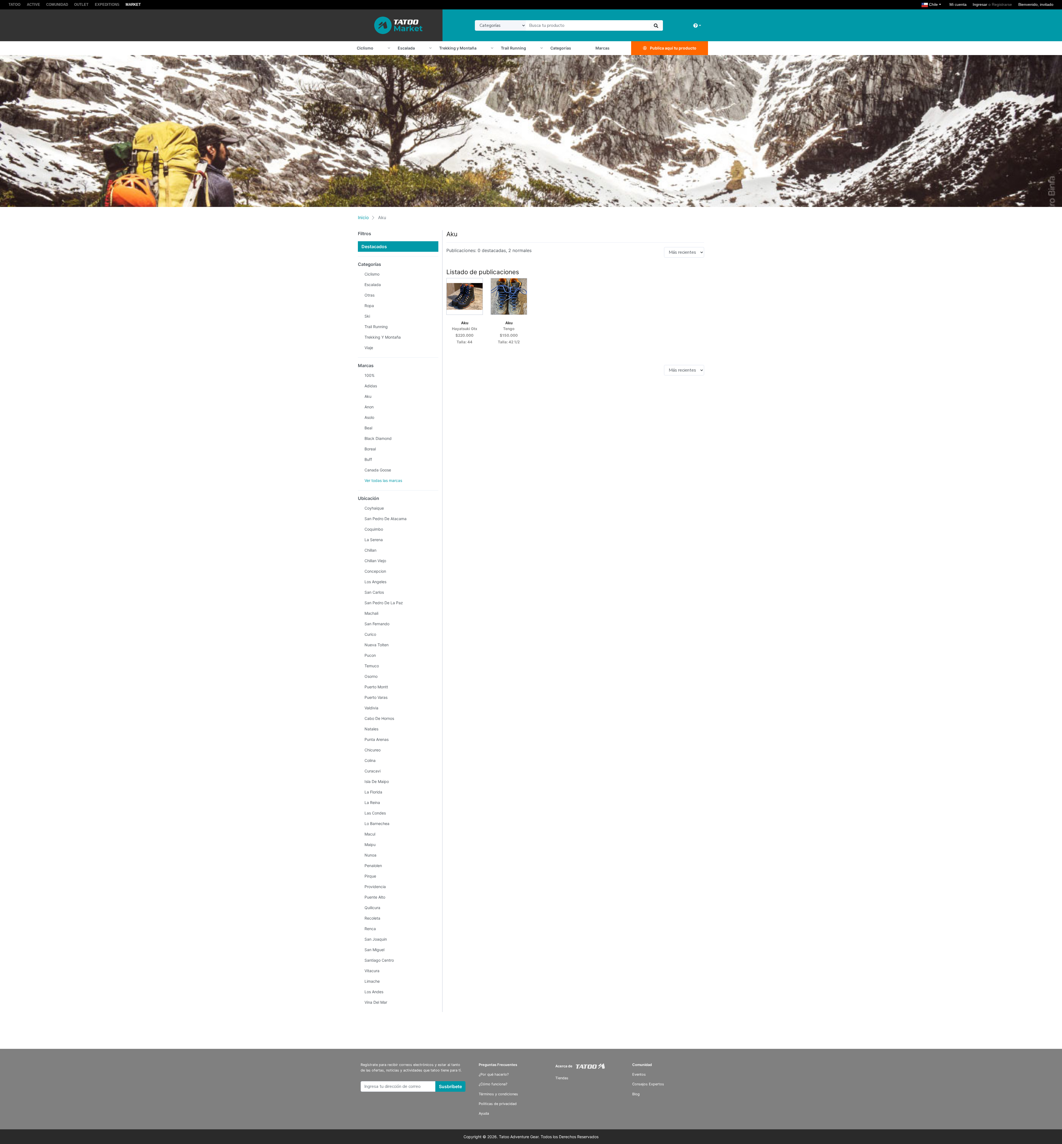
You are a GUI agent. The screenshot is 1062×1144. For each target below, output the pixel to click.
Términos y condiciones (498, 1094)
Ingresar (980, 4)
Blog (636, 1094)
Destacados (374, 246)
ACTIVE (33, 4)
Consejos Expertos (648, 1084)
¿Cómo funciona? (493, 1084)
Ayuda (484, 1113)
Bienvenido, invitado (1035, 4)
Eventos (639, 1074)
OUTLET (81, 4)
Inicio (363, 217)
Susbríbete (450, 1086)
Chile (936, 4)
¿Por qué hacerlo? (494, 1074)
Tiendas (561, 1078)
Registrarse (1002, 4)
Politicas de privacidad (498, 1104)
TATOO (14, 4)
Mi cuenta (958, 4)
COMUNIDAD (57, 4)
